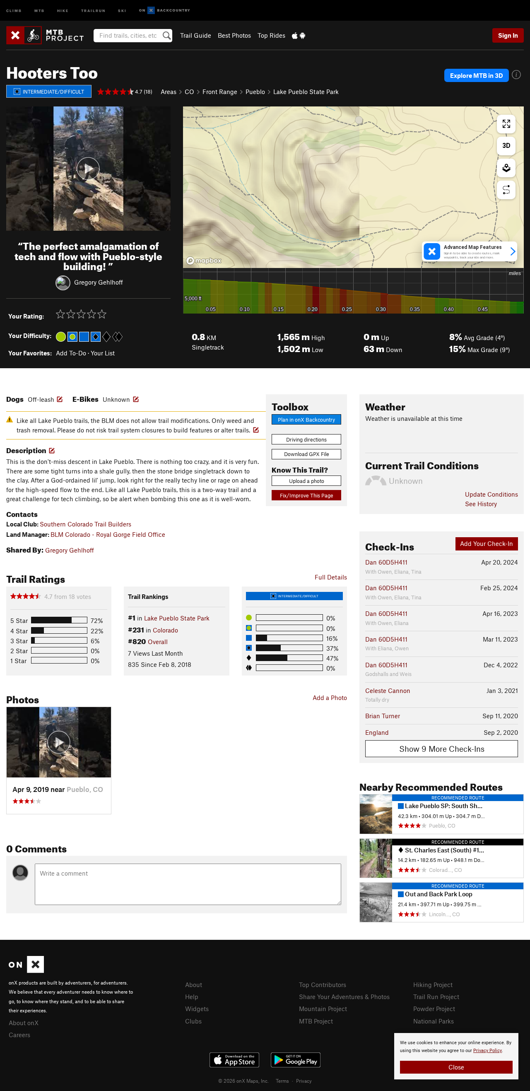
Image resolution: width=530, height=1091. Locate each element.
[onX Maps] (26, 970)
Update (491, 494)
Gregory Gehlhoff (98, 282)
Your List (103, 353)
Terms (282, 1081)
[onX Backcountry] (164, 10)
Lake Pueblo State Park (306, 91)
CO (189, 91)
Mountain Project (323, 1008)
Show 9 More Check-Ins (441, 748)
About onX (24, 1022)
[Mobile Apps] (298, 35)
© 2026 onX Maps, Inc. (243, 1081)
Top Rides (271, 35)
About (193, 984)
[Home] (49, 35)
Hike (63, 10)
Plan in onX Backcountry (306, 419)
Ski (122, 10)
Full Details (331, 577)
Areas (168, 91)
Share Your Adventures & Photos (344, 996)
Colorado (165, 630)
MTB (39, 10)
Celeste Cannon (387, 690)
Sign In (508, 35)
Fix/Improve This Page (306, 495)
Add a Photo (330, 697)
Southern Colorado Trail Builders (85, 524)
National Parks (433, 1021)
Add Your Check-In (486, 543)
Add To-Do (71, 353)
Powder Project (434, 1008)
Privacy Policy (487, 1050)
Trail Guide (195, 35)
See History (481, 503)
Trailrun (93, 10)
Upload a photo (306, 481)
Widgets (197, 1008)
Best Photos (234, 35)
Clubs (193, 1021)
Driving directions (306, 439)
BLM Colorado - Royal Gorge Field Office (108, 534)
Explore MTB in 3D (476, 75)
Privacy (304, 1081)
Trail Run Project (436, 996)
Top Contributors (322, 984)
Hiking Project (433, 984)
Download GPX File (306, 454)
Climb (14, 10)
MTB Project (316, 1021)
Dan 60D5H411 (386, 562)
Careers (19, 1034)
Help (191, 996)
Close (456, 1067)
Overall (158, 641)
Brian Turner (382, 715)
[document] (456, 1056)
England (377, 732)
